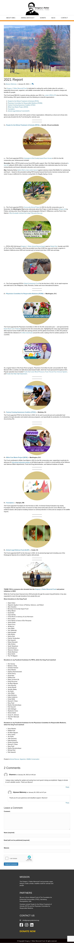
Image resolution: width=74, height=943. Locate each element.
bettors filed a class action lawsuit (27, 170)
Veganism (23, 759)
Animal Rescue (14, 759)
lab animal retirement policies (21, 462)
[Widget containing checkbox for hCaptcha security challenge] (18, 858)
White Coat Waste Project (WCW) (18, 107)
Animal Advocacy (27, 18)
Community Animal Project (32, 207)
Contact (64, 18)
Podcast (17, 328)
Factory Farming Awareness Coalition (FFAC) (21, 105)
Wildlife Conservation (32, 759)
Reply (67, 787)
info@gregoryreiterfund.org (30, 920)
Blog (53, 18)
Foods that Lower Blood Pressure (34, 372)
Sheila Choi (53, 246)
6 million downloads (27, 332)
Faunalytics (11, 109)
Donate (43, 18)
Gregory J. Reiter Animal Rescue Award (33, 246)
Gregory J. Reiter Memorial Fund (17, 88)
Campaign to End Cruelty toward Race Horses (38, 158)
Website (6, 848)
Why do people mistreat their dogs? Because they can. (26, 213)
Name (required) (9, 832)
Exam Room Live (9, 328)
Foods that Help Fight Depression (17, 373)
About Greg (10, 18)
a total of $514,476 (50, 95)
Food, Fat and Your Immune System (56, 372)
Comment (7, 811)
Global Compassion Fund (31, 283)
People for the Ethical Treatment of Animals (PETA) (23, 101)
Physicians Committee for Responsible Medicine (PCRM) (25, 103)
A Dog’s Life (62, 209)
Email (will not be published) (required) (16, 840)
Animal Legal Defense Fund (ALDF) (18, 111)
